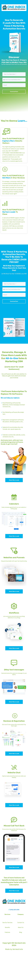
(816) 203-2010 (14, 909)
